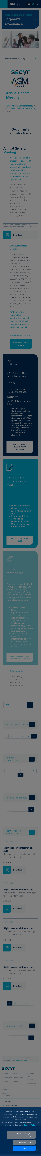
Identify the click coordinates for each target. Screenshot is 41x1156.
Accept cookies (26, 1148)
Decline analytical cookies (25, 1135)
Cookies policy (30, 1125)
